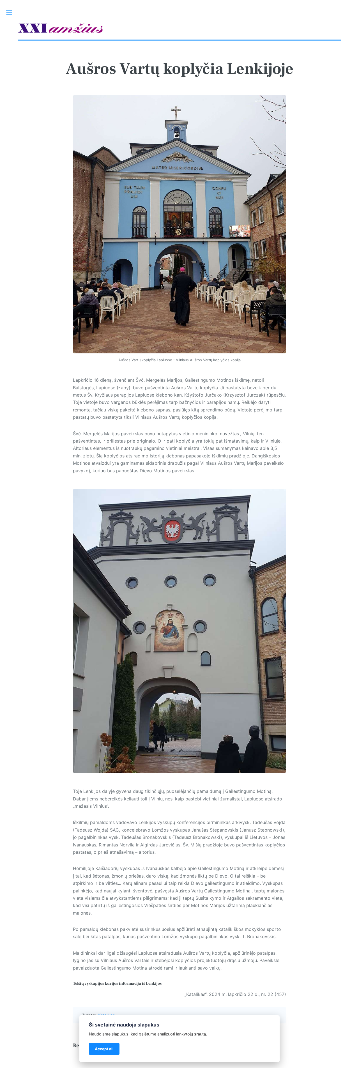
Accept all (104, 1048)
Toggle (12, 12)
